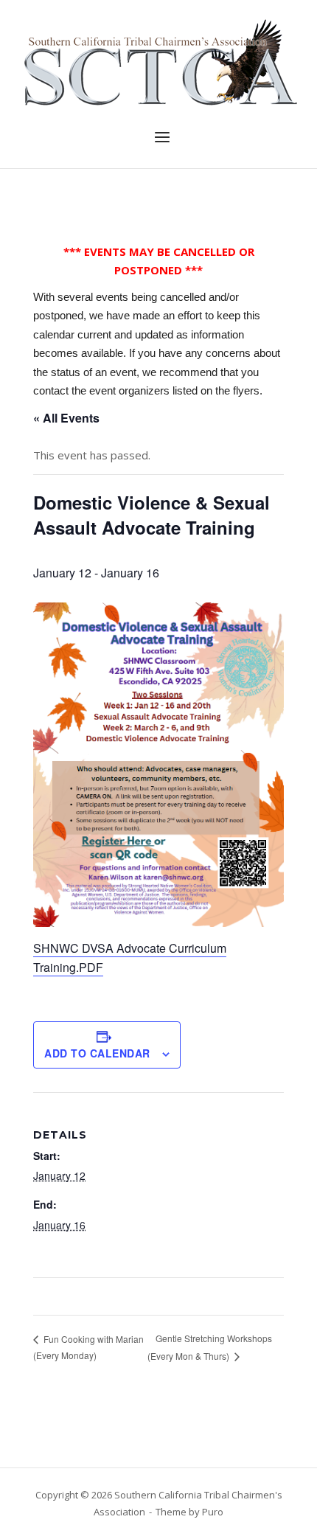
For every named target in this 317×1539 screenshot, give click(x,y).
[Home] (158, 61)
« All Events (66, 417)
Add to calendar (97, 1053)
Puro (212, 1511)
